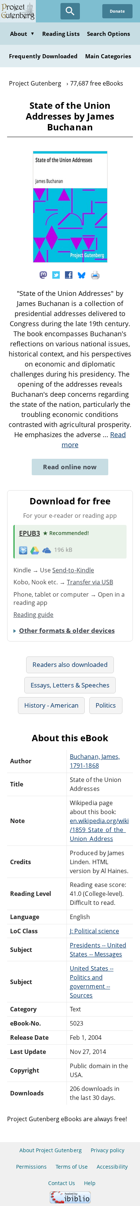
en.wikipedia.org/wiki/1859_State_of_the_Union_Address (99, 830)
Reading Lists (61, 33)
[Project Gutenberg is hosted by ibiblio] (70, 1201)
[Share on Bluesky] (82, 274)
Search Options (108, 33)
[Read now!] (70, 260)
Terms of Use (72, 1166)
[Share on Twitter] (56, 274)
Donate (117, 11)
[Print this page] (95, 274)
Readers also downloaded (70, 664)
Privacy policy (108, 1150)
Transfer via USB (90, 582)
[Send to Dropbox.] (23, 550)
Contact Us (61, 1183)
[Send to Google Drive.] (34, 549)
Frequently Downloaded (43, 56)
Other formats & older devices (67, 630)
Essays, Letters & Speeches (70, 685)
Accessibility (112, 1166)
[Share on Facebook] (68, 274)
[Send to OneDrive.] (46, 550)
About (22, 33)
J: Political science (94, 931)
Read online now (70, 467)
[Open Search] (70, 11)
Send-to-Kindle (73, 570)
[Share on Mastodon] (43, 274)
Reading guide (33, 614)
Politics (106, 705)
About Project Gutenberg (50, 1150)
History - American (51, 705)
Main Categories (108, 56)
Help (90, 1183)
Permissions (31, 1166)
